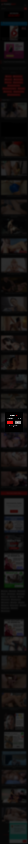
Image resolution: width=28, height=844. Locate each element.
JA (10, 422)
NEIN (17, 422)
